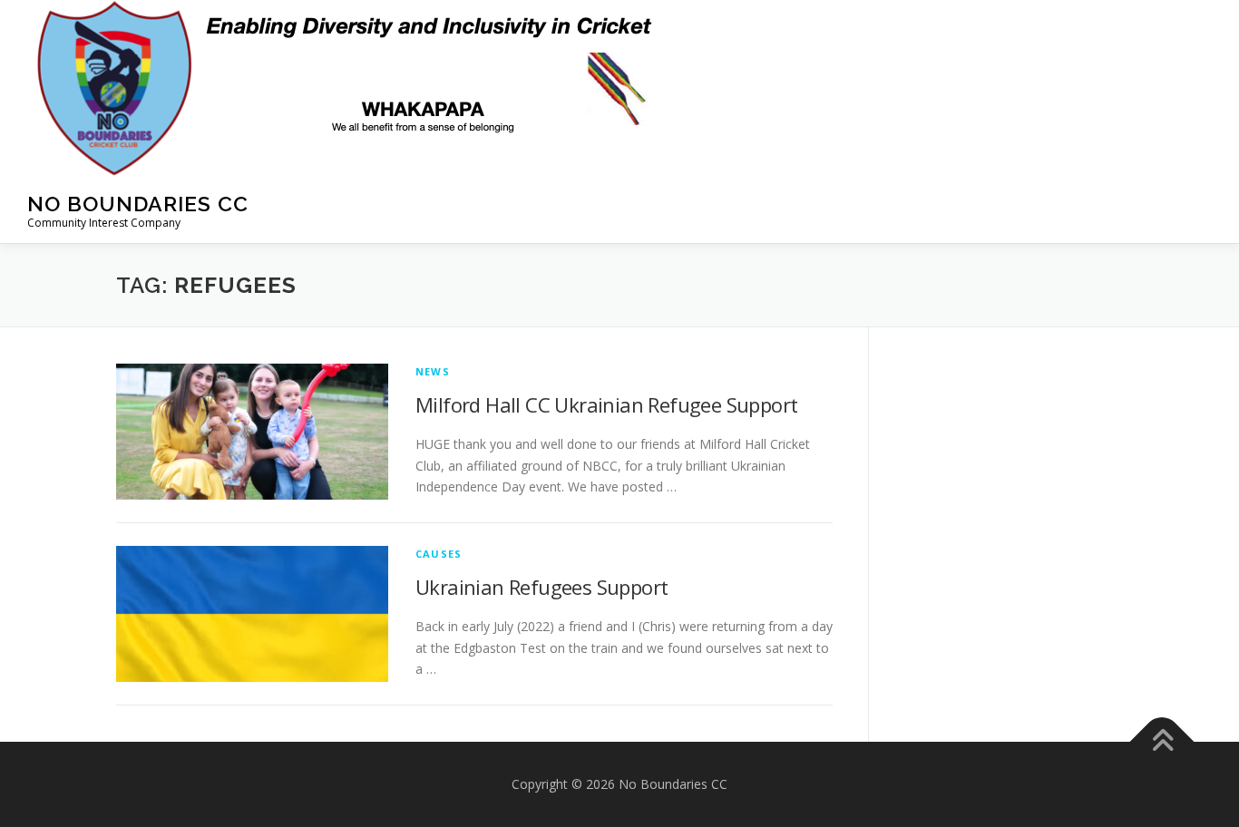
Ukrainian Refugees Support (541, 586)
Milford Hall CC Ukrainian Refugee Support (606, 404)
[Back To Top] (1162, 742)
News (432, 371)
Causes (438, 553)
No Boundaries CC (138, 203)
